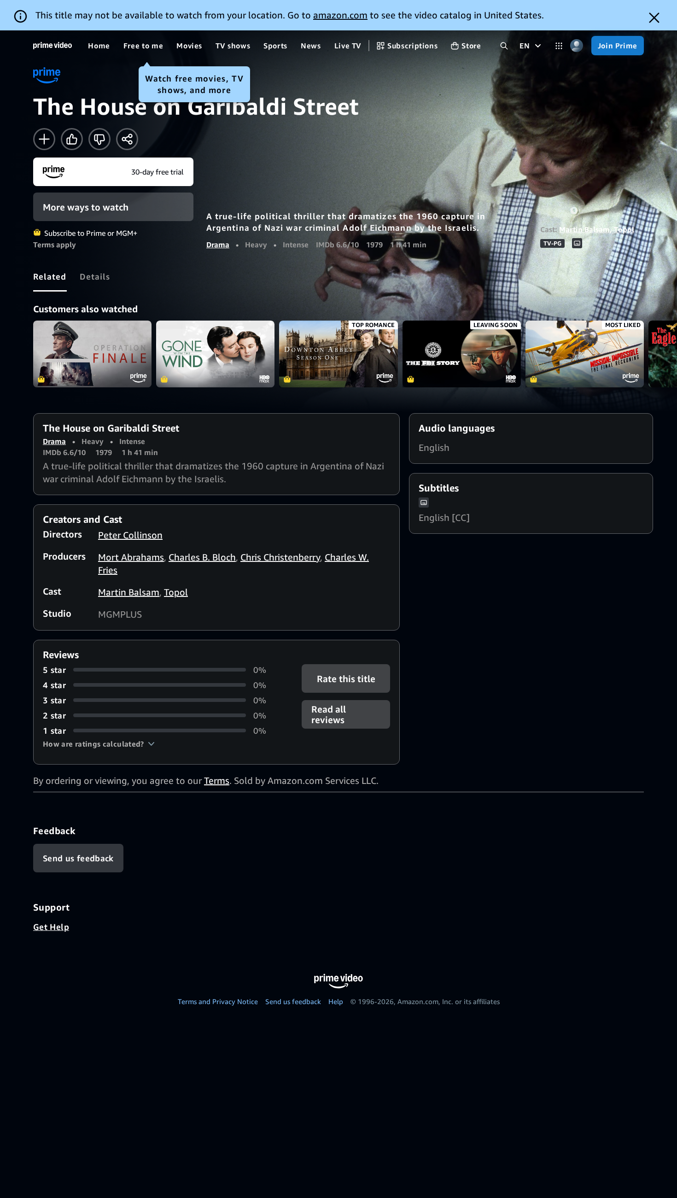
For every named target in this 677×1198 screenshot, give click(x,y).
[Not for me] (99, 139)
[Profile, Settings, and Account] (577, 45)
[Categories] (559, 45)
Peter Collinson (130, 535)
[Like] (72, 139)
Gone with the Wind (215, 354)
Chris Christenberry (280, 557)
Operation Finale (92, 354)
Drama (217, 244)
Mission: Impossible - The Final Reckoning (584, 354)
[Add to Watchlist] (44, 139)
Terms (216, 780)
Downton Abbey (338, 354)
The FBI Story (462, 354)
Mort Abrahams (131, 557)
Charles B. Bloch (202, 557)
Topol (624, 229)
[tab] (50, 276)
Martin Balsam (584, 229)
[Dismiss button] (654, 17)
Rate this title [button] (345, 678)
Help (335, 1001)
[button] (99, 744)
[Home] (52, 45)
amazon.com (340, 15)
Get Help (51, 927)
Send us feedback (293, 1001)
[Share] (127, 139)
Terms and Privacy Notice (218, 1001)
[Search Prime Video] (504, 45)
